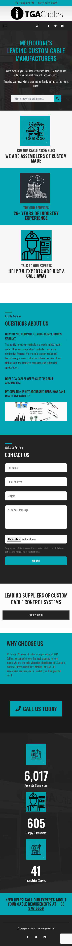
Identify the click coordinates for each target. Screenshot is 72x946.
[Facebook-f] (48, 25)
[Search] (57, 98)
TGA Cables (56, 71)
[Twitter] (55, 25)
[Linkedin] (62, 25)
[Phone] (37, 25)
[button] (5, 26)
